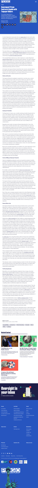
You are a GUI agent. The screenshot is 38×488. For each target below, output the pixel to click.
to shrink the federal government (15, 55)
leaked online (23, 37)
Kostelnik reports (10, 231)
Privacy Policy (17, 458)
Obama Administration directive (19, 52)
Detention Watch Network (8, 274)
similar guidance (15, 51)
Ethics (4, 326)
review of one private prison (24, 169)
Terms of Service (22, 458)
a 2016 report (26, 289)
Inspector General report (7, 59)
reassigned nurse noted (28, 252)
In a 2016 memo (6, 236)
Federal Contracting (20, 324)
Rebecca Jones (6, 320)
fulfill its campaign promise (23, 297)
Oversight (27, 324)
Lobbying (8, 326)
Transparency (12, 324)
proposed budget (20, 214)
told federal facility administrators (12, 211)
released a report (25, 241)
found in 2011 (28, 195)
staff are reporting (12, 218)
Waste (32, 324)
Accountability (5, 324)
